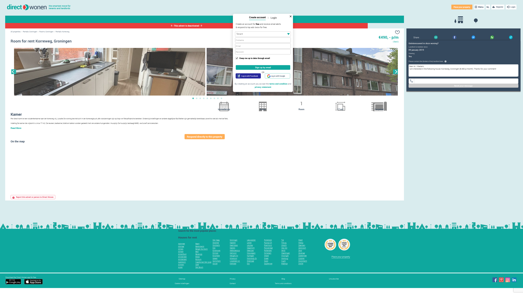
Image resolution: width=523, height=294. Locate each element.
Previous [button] (13, 71)
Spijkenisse (268, 263)
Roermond (268, 245)
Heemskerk (234, 245)
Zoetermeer (302, 256)
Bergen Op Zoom (201, 249)
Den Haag (216, 240)
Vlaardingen (285, 253)
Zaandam (301, 245)
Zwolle (300, 263)
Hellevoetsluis (235, 250)
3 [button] (200, 98)
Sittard (266, 256)
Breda (197, 257)
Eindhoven (216, 250)
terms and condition (278, 83)
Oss (248, 263)
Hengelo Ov (234, 256)
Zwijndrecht (302, 261)
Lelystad (250, 245)
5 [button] (207, 98)
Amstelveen (182, 257)
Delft (197, 265)
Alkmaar (181, 246)
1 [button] (193, 98)
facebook (494, 279)
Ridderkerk (268, 240)
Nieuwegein (251, 253)
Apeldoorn (182, 262)
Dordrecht (216, 245)
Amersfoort (182, 254)
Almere (180, 251)
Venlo (283, 250)
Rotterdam (268, 250)
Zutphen (301, 258)
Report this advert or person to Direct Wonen (35, 197)
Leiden (249, 243)
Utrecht (284, 245)
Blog (283, 279)
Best (197, 251)
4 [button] (203, 98)
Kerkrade (233, 263)
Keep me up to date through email (254, 58)
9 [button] (221, 98)
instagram (507, 279)
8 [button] (218, 98)
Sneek (266, 258)
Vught (283, 261)
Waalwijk (284, 263)
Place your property (462, 7)
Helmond (233, 253)
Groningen (233, 240)
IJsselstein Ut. (235, 261)
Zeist (300, 250)
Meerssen (250, 250)
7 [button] (214, 98)
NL (487, 7)
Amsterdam (182, 259)
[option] (109, 72)
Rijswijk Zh (268, 243)
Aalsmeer (181, 244)
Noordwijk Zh (252, 258)
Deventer (216, 243)
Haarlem (233, 243)
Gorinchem (217, 261)
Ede (214, 248)
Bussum (198, 259)
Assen (180, 267)
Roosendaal (268, 248)
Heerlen (232, 248)
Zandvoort (302, 248)
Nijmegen (250, 256)
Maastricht (251, 248)
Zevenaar (301, 253)
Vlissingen (285, 256)
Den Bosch (199, 267)
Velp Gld (284, 248)
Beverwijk (198, 254)
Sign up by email (263, 67)
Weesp (300, 243)
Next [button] (395, 71)
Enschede (216, 256)
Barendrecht (199, 246)
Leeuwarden (251, 240)
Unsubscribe (334, 279)
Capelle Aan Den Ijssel (203, 262)
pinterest (501, 279)
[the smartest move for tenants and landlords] (26, 7)
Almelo (180, 249)
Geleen (215, 258)
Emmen (215, 253)
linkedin (514, 279)
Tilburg (283, 243)
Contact (233, 283)
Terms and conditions (283, 283)
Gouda (215, 263)
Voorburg (284, 258)
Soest (266, 261)
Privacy (232, 279)
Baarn (197, 244)
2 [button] (196, 98)
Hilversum (233, 258)
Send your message (463, 86)
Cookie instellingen (182, 283)
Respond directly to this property (204, 136)
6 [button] (210, 98)
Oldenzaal (250, 261)
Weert (300, 240)
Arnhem (181, 265)
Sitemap (182, 279)
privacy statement (263, 87)
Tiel (282, 240)
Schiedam (267, 253)
